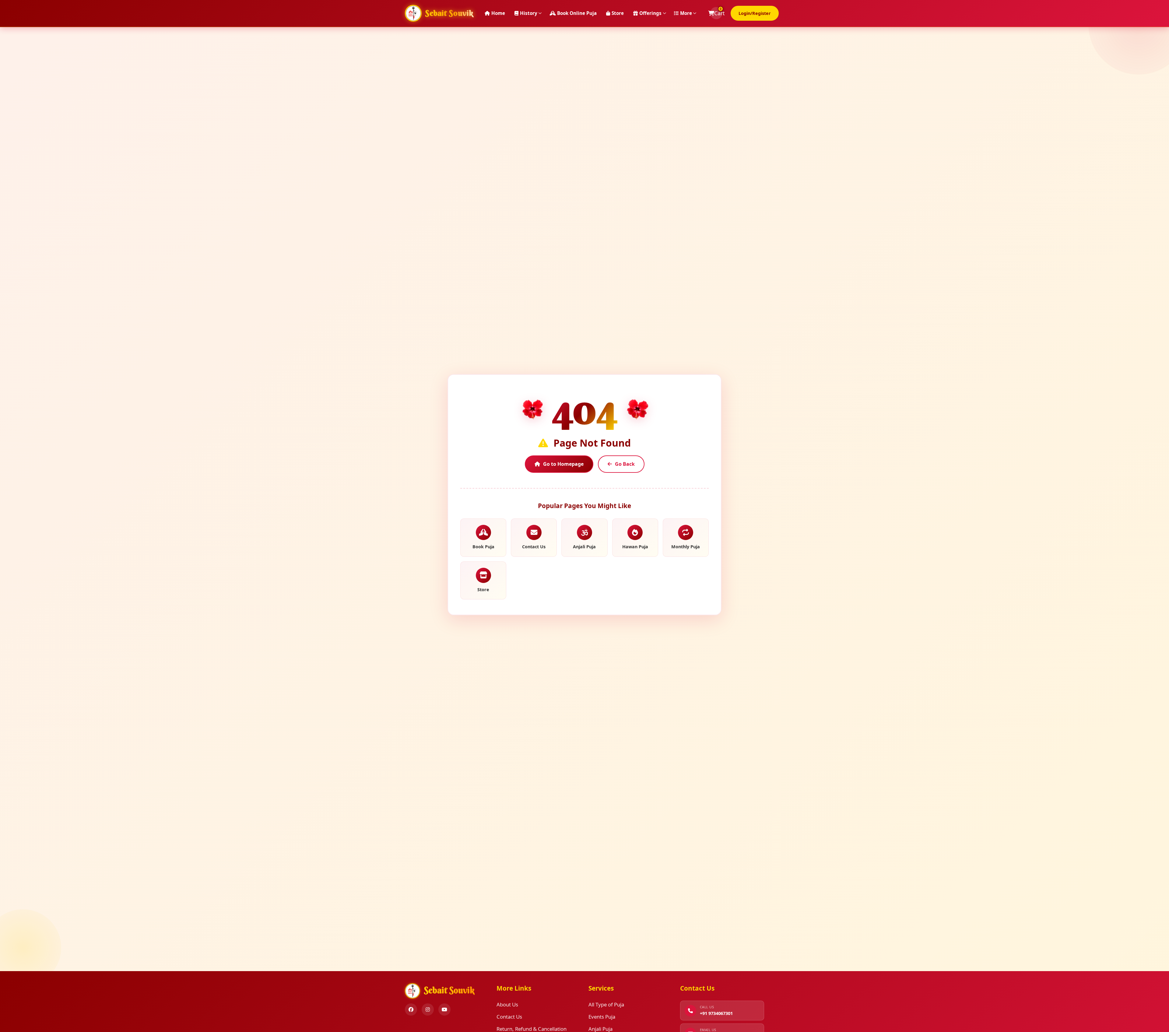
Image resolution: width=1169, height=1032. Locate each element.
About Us (507, 1004)
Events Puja (601, 1016)
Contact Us (509, 1016)
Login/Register (755, 13)
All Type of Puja (606, 1004)
